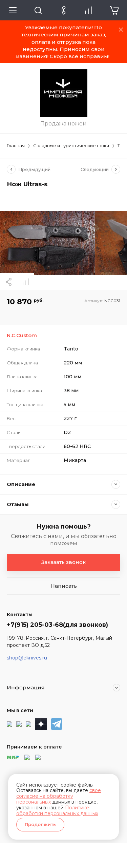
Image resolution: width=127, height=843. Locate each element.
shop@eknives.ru (27, 658)
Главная (16, 145)
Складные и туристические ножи (71, 145)
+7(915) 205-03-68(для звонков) (57, 625)
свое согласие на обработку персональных (58, 796)
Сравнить (25, 281)
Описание (21, 484)
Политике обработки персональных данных (57, 810)
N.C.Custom (22, 335)
